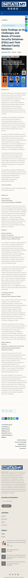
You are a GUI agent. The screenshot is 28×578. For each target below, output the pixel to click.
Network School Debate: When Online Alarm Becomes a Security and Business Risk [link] (16, 542)
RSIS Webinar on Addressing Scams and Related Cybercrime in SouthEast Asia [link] (16, 556)
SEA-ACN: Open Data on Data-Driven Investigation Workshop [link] (16, 563)
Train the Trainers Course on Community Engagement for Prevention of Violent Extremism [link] (20, 444)
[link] (14, 4)
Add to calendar (9, 411)
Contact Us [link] (4, 525)
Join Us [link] (3, 522)
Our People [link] (4, 519)
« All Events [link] (4, 20)
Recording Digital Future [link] (13, 550)
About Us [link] (3, 516)
